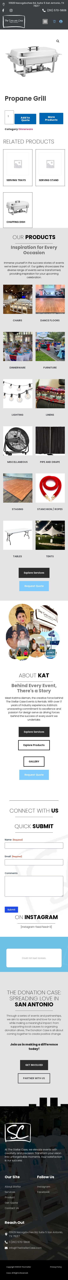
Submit (11, 909)
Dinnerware (26, 129)
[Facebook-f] (3, 10)
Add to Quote (25, 119)
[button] (45, 21)
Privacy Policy (56, 1267)
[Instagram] (11, 10)
